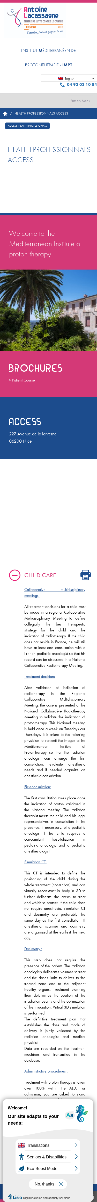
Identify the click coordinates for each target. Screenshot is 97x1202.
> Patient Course (22, 380)
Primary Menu (80, 100)
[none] (69, 78)
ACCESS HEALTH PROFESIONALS (27, 125)
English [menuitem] (69, 78)
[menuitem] (69, 78)
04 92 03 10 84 (81, 84)
